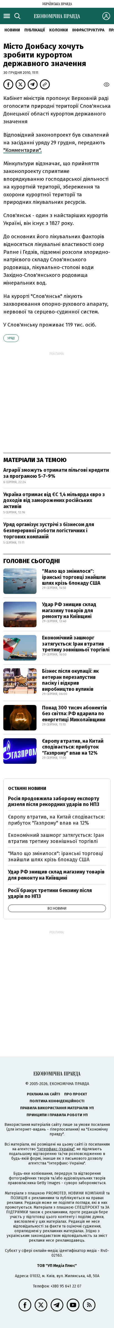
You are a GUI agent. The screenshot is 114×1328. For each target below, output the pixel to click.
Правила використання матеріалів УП (57, 1108)
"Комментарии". (22, 150)
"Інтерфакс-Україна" (55, 1149)
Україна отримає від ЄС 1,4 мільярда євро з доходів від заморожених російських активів (54, 500)
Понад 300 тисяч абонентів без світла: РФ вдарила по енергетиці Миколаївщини (74, 714)
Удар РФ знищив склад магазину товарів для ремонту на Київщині (69, 610)
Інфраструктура (88, 30)
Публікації (34, 30)
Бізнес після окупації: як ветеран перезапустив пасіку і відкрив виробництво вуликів (70, 680)
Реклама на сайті (43, 1094)
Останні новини (27, 788)
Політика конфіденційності (57, 1101)
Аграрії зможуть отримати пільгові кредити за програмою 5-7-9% (56, 473)
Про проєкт (75, 1094)
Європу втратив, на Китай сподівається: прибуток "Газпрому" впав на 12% (72, 747)
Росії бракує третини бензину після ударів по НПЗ (50, 893)
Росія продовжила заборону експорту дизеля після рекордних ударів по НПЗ (53, 801)
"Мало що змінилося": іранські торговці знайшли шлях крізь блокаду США (74, 577)
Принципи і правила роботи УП (57, 1115)
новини (12, 30)
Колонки (58, 30)
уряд (11, 338)
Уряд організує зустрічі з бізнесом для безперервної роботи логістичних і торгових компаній (48, 530)
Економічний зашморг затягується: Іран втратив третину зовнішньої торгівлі (76, 644)
